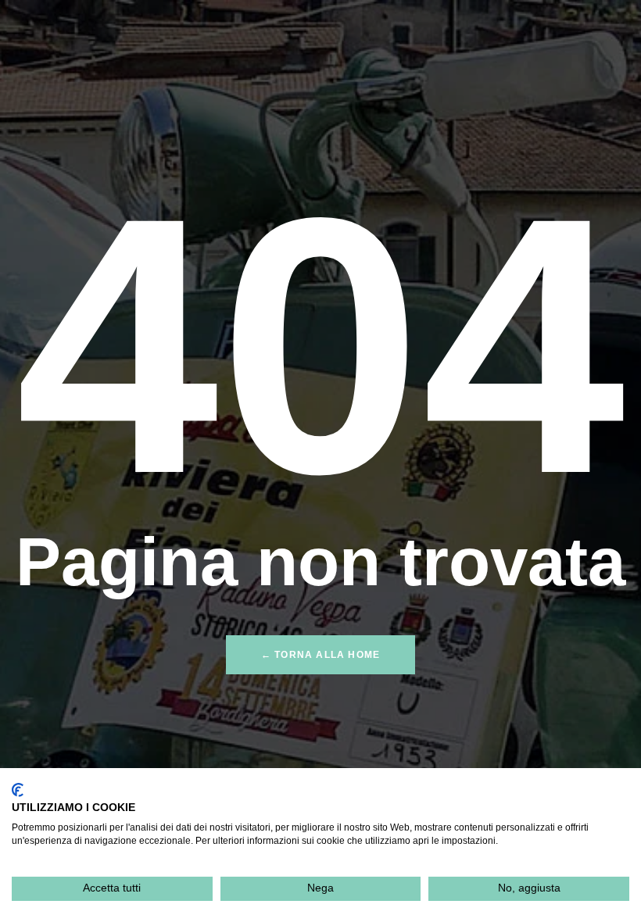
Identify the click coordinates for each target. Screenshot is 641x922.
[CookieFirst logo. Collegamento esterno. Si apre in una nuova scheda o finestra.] (17, 790)
